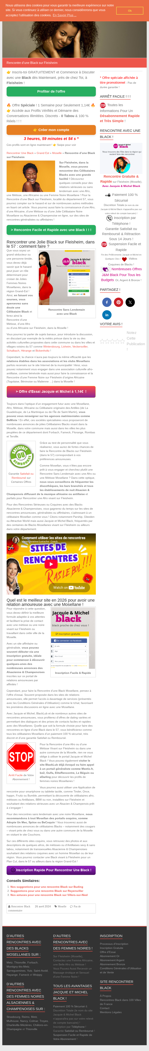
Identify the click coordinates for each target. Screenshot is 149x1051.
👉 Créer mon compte (51, 130)
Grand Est (43, 153)
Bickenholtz (42, 350)
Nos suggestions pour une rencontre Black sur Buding (46, 886)
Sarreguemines (16, 970)
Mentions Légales (111, 1012)
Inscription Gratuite (111, 947)
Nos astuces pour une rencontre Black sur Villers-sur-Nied (49, 894)
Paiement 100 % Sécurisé (69, 1006)
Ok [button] (130, 10)
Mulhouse (13, 1020)
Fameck (24, 974)
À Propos (105, 995)
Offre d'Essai (108, 952)
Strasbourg (13, 1016)
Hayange (12, 974)
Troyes (44, 1020)
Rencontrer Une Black (20, 153)
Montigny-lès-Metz (18, 966)
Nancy (24, 1020)
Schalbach (13, 350)
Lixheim (66, 346)
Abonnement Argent (112, 960)
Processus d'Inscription (114, 943)
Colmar (33, 1020)
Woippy (37, 974)
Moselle (57, 153)
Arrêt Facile (16, 775)
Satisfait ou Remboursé (79, 1030)
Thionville (20, 962)
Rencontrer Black (20, 906)
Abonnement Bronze (112, 964)
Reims (25, 1016)
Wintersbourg (51, 346)
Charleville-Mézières (19, 1025)
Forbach (32, 962)
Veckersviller (79, 346)
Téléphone (78, 1026)
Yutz (29, 970)
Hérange (26, 350)
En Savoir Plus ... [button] (64, 15)
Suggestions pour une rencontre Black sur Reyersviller (46, 890)
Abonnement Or (110, 956)
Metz (10, 962)
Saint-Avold (41, 970)
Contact (104, 1008)
